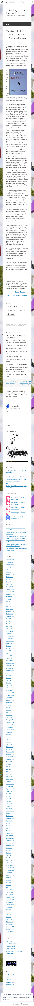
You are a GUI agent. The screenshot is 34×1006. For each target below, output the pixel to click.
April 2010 (8, 858)
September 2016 (10, 670)
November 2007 (10, 929)
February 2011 (9, 833)
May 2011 (8, 828)
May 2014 (8, 739)
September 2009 (10, 875)
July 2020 (8, 579)
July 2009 (8, 880)
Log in (7, 977)
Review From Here (10, 948)
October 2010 (9, 843)
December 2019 (10, 589)
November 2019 (10, 591)
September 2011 (10, 818)
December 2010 (10, 838)
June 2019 (8, 601)
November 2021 (10, 562)
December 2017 (10, 633)
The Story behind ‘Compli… (18, 498)
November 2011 (10, 813)
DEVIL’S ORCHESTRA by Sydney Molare (16, 345)
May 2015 (8, 710)
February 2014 (9, 747)
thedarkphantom (15, 498)
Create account (10, 975)
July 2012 (8, 794)
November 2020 (10, 574)
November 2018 (10, 611)
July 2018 (8, 619)
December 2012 (10, 781)
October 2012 (9, 786)
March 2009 (9, 890)
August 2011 (9, 821)
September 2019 (10, 594)
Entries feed (9, 979)
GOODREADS (23, 295)
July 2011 (8, 823)
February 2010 (9, 863)
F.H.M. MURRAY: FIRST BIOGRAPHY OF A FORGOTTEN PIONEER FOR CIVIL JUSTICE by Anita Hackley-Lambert (17, 369)
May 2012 (8, 798)
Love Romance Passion (12, 943)
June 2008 (8, 912)
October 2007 (9, 932)
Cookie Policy (6, 999)
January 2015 (9, 720)
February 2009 (9, 892)
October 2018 (9, 614)
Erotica (16, 324)
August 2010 (9, 848)
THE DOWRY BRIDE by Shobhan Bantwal (16, 364)
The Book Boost (10, 953)
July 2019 (8, 599)
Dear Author (9, 941)
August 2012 (9, 791)
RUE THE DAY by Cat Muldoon (14, 348)
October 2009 (9, 872)
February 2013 (9, 776)
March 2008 (9, 919)
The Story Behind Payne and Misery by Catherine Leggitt (25, 383)
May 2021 (8, 569)
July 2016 (8, 675)
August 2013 (9, 762)
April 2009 (8, 887)
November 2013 (10, 754)
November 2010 (10, 840)
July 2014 (8, 734)
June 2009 (8, 882)
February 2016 (9, 688)
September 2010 (10, 845)
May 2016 (8, 680)
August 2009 (9, 877)
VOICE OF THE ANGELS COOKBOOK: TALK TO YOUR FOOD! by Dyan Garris (16, 341)
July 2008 (8, 909)
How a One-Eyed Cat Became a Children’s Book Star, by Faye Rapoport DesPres (16, 476)
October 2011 (9, 816)
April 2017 (8, 653)
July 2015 (8, 705)
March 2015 (9, 715)
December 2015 (10, 693)
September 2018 (10, 616)
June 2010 (8, 853)
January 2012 (9, 808)
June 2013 (8, 766)
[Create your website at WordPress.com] (17, 2)
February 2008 (9, 922)
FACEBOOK (16, 295)
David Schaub (14, 517)
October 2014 (9, 727)
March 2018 (9, 626)
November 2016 (10, 665)
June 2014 (8, 737)
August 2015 (9, 702)
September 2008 (10, 904)
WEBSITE (9, 295)
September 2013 (10, 759)
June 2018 (8, 621)
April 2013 (8, 771)
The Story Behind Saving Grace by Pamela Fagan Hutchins (12, 383)
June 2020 (8, 582)
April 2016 (8, 683)
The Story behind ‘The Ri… (18, 513)
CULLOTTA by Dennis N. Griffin (14, 356)
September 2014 (10, 729)
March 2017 (9, 656)
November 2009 (10, 870)
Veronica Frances (20, 325)
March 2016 (9, 685)
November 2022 (10, 559)
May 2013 (8, 769)
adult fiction (24, 324)
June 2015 (8, 707)
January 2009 (9, 895)
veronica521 (15, 406)
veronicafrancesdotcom (21, 412)
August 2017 (9, 643)
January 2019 (9, 609)
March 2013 (9, 774)
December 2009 (10, 867)
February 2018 (9, 628)
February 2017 (9, 658)
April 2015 (8, 712)
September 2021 (10, 564)
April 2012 (8, 801)
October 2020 (9, 577)
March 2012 (9, 803)
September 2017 (10, 641)
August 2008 (9, 907)
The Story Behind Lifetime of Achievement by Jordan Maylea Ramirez (16, 545)
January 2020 (9, 587)
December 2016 (10, 663)
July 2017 (8, 646)
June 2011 (8, 826)
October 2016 (9, 668)
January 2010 (9, 865)
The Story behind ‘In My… (18, 503)
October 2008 (9, 902)
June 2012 (8, 796)
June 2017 (8, 648)
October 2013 (9, 757)
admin (7, 42)
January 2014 (9, 749)
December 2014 (10, 722)
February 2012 (9, 806)
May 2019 (8, 604)
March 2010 (9, 860)
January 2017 (9, 660)
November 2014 (10, 725)
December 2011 (10, 811)
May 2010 (8, 855)
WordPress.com (10, 984)
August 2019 (9, 596)
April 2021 (8, 572)
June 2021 (8, 567)
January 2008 (9, 924)
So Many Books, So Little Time (14, 951)
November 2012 (10, 784)
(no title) (8, 483)
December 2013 (10, 752)
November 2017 (10, 636)
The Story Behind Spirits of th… (18, 517)
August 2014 (9, 732)
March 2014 (9, 744)
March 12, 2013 (13, 42)
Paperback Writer (10, 946)
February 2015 (9, 717)
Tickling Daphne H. (10, 325)
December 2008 (10, 897)
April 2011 (8, 830)
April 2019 (8, 606)
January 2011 (9, 835)
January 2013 (9, 779)
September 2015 (10, 700)
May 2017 (8, 651)
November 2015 (10, 695)
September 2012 (10, 789)
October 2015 (9, 697)
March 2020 (9, 584)
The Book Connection (11, 956)
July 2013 (8, 764)
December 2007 (10, 927)
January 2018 (9, 631)
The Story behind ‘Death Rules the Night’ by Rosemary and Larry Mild (16, 480)
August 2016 (9, 673)
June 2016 (8, 678)
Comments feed (10, 982)
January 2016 (9, 690)
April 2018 (8, 624)
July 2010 (8, 850)
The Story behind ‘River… (18, 508)
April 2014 (8, 742)
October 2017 (9, 638)
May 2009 (8, 885)
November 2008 (10, 899)
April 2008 (8, 917)
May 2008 (8, 914)
